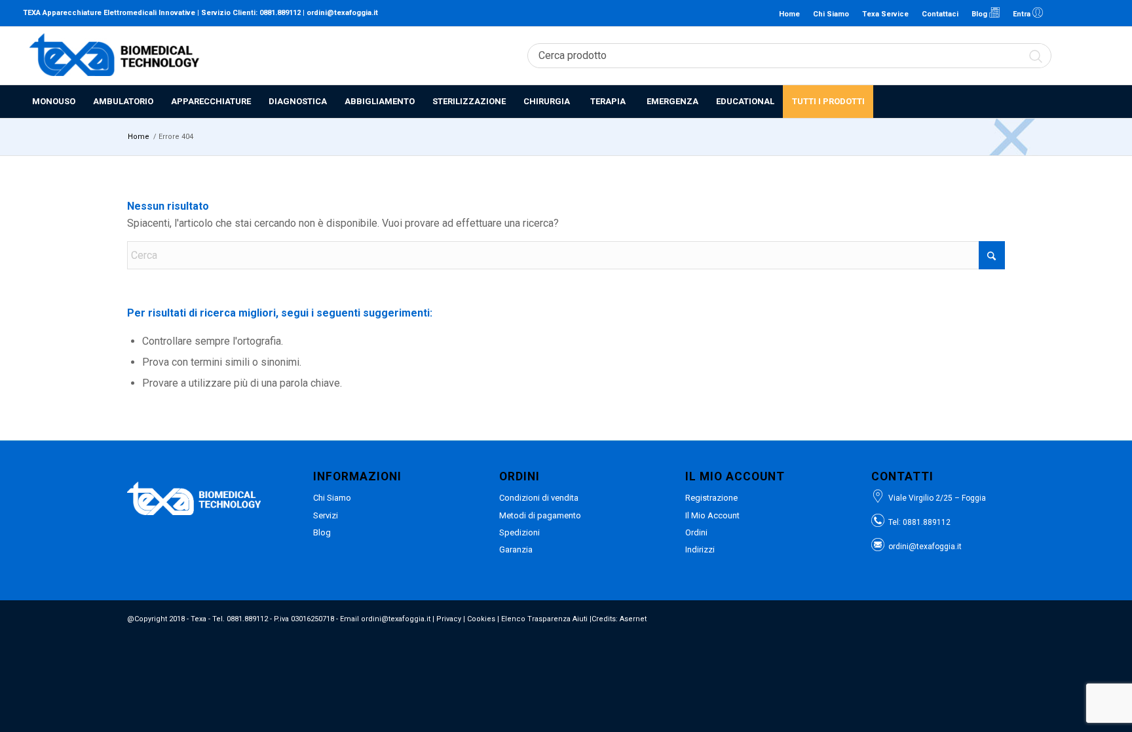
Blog (980, 14)
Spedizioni (519, 532)
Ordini (696, 532)
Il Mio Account (712, 515)
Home (789, 14)
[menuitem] (53, 101)
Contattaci (940, 14)
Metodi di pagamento (540, 515)
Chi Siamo (831, 14)
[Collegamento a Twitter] (1099, 13)
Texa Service (885, 14)
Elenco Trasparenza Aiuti (544, 619)
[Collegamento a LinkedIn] (1060, 13)
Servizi (325, 515)
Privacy (448, 619)
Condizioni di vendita (538, 498)
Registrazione (711, 498)
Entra (1022, 14)
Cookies (481, 619)
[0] (1102, 56)
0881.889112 (280, 13)
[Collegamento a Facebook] (1079, 13)
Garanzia (516, 549)
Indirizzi (700, 549)
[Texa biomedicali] (114, 56)
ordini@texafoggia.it (342, 13)
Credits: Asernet (619, 619)
